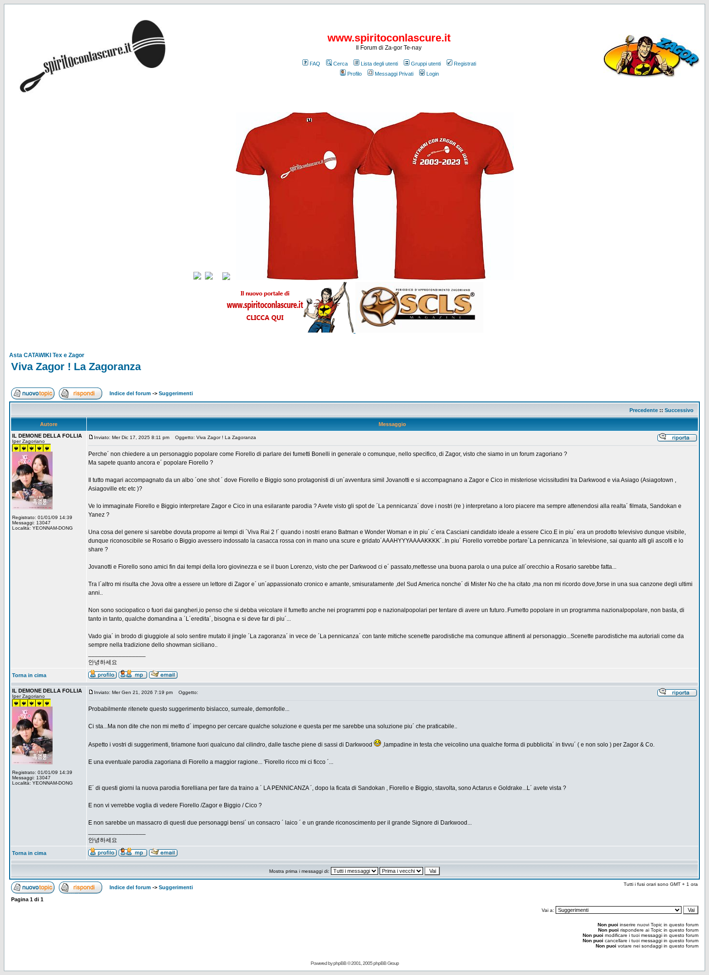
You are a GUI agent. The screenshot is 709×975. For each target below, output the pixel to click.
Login (432, 74)
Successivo (679, 410)
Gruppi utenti (426, 64)
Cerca (340, 64)
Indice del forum (130, 393)
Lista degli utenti (379, 64)
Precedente (643, 410)
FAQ (315, 64)
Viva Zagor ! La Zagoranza (76, 367)
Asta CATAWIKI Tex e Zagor (46, 355)
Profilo (354, 74)
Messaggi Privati (394, 74)
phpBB (339, 963)
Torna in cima (29, 675)
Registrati (465, 64)
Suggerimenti (176, 393)
